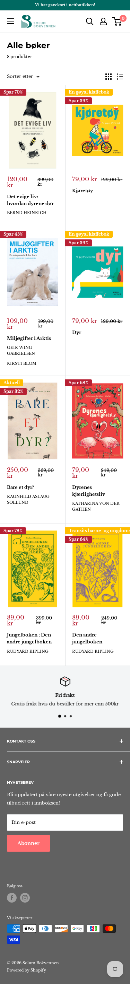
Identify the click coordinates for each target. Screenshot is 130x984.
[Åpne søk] (90, 21)
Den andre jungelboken (87, 638)
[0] (117, 21)
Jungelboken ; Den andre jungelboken (29, 638)
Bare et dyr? (20, 487)
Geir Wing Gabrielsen (21, 350)
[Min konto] (103, 21)
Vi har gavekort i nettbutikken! (65, 4)
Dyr (76, 332)
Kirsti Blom (21, 363)
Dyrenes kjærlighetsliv (88, 490)
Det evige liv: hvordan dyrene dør (30, 200)
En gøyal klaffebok (89, 92)
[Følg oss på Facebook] (12, 898)
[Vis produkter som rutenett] (108, 76)
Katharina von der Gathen (96, 506)
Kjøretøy (82, 191)
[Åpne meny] (10, 21)
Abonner (28, 843)
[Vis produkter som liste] (120, 76)
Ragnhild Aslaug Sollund (28, 499)
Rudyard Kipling (28, 651)
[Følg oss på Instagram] (25, 898)
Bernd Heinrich (26, 212)
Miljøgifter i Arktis (29, 338)
